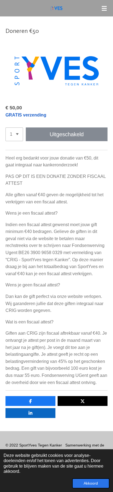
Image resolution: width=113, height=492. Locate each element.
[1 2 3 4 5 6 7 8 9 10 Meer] (14, 134)
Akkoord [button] (91, 483)
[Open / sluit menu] (104, 8)
